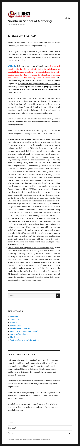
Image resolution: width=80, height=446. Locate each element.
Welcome (14, 317)
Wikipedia (12, 66)
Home (10, 423)
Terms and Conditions (19, 334)
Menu (67, 18)
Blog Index (14, 337)
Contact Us (14, 319)
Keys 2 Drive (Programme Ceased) (24, 331)
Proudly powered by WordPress (39, 440)
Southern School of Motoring (30, 21)
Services (13, 322)
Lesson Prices (15, 325)
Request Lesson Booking (20, 328)
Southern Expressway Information (24, 340)
